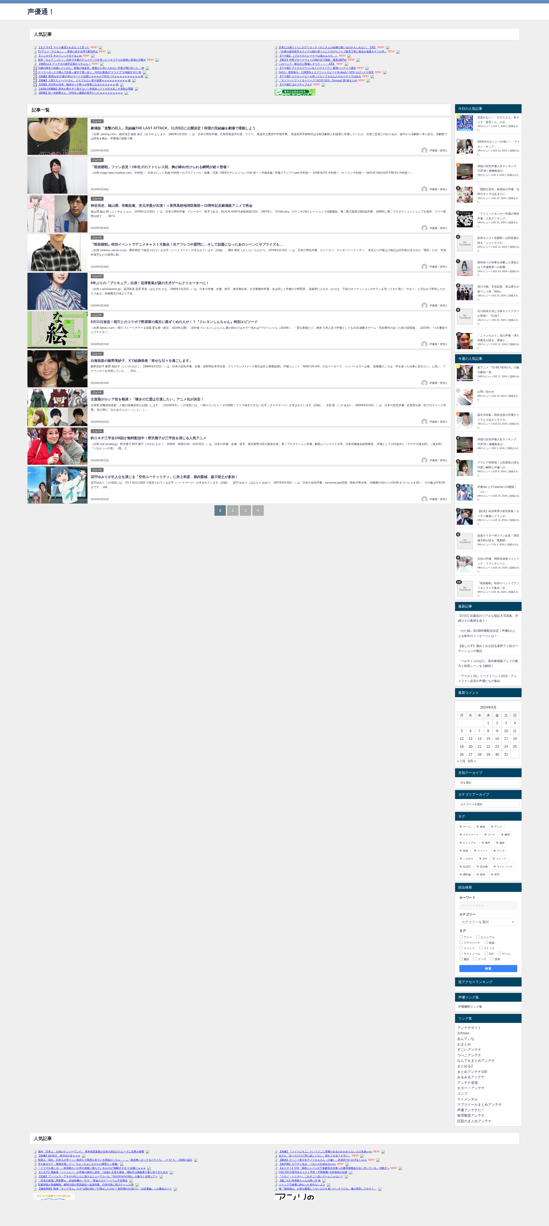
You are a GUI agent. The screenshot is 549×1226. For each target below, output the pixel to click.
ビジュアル (469, 842)
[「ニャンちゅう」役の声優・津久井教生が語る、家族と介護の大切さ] (465, 341)
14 (479, 738)
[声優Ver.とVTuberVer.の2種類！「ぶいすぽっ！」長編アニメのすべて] (465, 492)
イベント (482, 850)
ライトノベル (504, 866)
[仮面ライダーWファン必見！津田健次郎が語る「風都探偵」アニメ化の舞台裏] (465, 541)
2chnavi (463, 1033)
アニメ (498, 826)
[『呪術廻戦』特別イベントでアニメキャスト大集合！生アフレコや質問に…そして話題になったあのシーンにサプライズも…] (465, 589)
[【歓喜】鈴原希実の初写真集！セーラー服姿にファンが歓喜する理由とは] (465, 517)
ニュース (97, 121)
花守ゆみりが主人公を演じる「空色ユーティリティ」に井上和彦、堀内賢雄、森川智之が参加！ (164, 476)
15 (488, 738)
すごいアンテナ (469, 1049)
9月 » (472, 761)
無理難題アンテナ (471, 1115)
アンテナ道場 (467, 1082)
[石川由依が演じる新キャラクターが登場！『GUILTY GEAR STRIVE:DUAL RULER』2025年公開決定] (465, 317)
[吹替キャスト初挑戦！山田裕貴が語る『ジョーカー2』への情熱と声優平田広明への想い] (465, 243)
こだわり (468, 858)
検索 (488, 968)
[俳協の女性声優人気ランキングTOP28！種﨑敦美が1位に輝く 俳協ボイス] (465, 172)
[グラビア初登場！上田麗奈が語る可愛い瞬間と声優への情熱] (465, 468)
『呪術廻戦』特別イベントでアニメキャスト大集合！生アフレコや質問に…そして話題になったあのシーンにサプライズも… (187, 244)
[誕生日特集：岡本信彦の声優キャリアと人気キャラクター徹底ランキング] (465, 420)
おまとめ (464, 1044)
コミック (501, 858)
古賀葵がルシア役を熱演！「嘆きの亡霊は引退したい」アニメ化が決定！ (147, 399)
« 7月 (461, 761)
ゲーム (467, 826)
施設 (502, 842)
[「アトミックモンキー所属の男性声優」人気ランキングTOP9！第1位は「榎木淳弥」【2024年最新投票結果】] (465, 219)
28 (479, 754)
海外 (487, 842)
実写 (496, 874)
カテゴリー (467, 914)
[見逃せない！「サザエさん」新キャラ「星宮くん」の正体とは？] (465, 123)
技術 (465, 850)
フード (491, 834)
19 (462, 746)
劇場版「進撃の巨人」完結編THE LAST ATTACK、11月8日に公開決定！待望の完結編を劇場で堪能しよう (173, 128)
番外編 (467, 874)
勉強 (482, 826)
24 (506, 746)
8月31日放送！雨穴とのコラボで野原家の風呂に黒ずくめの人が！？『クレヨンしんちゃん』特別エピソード (174, 321)
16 (497, 738)
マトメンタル (467, 1099)
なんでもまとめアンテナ (476, 1060)
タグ (462, 930)
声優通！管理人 (439, 150)
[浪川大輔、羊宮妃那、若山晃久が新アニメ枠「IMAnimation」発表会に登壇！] (465, 292)
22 (488, 746)
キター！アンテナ (471, 1088)
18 (515, 738)
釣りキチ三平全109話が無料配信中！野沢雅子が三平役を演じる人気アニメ (148, 438)
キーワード (467, 897)
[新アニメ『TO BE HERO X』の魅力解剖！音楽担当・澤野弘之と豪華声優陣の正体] (465, 373)
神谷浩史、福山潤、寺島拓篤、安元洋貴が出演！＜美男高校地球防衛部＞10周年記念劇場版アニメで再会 (171, 205)
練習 (507, 834)
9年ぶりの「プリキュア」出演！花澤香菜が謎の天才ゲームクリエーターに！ (150, 283)
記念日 (467, 866)
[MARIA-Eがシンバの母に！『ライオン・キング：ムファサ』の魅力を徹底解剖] (465, 147)
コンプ (462, 1093)
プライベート (470, 834)
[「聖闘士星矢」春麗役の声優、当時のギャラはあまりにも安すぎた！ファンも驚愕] (465, 195)
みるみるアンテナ (471, 1077)
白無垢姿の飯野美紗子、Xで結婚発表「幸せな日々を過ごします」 (142, 360)
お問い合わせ (485, 391)
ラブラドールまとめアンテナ (479, 1104)
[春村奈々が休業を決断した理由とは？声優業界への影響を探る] (465, 268)
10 (506, 731)
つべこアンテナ (469, 1055)
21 (479, 746)
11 (515, 731)
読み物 (484, 866)
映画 (482, 874)
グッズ (501, 850)
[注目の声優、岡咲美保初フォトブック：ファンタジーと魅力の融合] (465, 564)
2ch (485, 858)
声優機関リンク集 (470, 1006)
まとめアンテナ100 (472, 1071)
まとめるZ (465, 1066)
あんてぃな (465, 1038)
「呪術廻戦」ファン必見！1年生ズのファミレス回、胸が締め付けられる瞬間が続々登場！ (160, 167)
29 (488, 754)
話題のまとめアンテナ (474, 1121)
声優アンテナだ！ (471, 1110)
